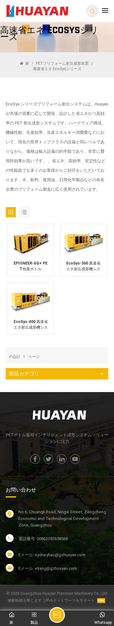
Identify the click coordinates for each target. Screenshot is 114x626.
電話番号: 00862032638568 (43, 538)
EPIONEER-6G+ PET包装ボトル (31, 266)
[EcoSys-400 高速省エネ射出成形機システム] (30, 300)
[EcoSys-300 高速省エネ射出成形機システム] (83, 242)
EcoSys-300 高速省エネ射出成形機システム (83, 266)
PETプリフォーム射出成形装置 (62, 63)
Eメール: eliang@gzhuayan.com (47, 568)
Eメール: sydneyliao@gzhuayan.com (52, 554)
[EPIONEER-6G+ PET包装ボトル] (30, 242)
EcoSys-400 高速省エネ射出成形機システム (31, 324)
